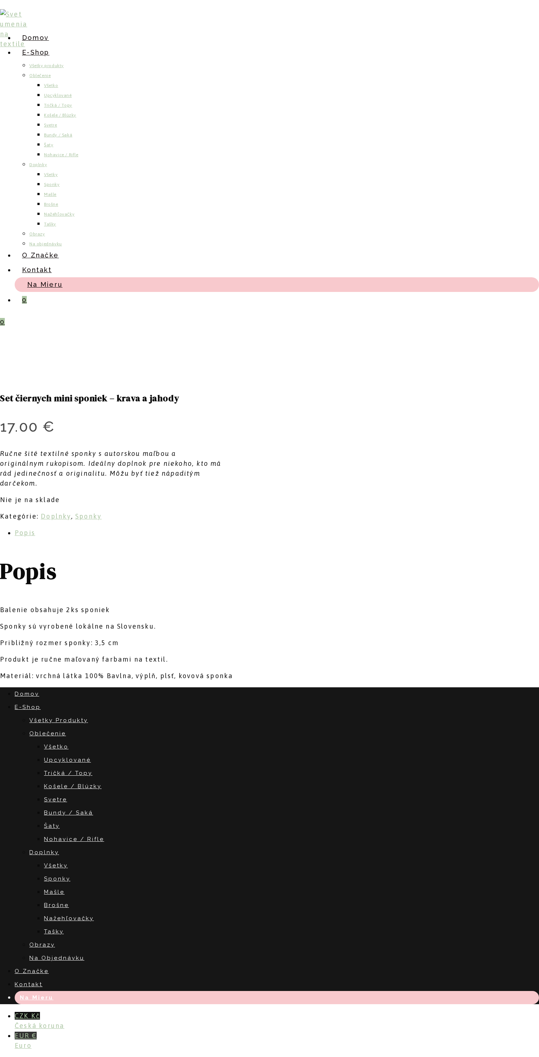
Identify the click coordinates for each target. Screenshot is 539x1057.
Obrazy (42, 944)
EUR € (26, 1040)
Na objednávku (56, 958)
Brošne (56, 905)
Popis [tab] (25, 533)
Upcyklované (67, 760)
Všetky (56, 865)
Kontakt (29, 984)
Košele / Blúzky (73, 786)
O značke (32, 971)
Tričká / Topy (68, 773)
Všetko (56, 746)
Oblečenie (47, 733)
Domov (27, 694)
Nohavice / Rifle (74, 839)
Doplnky (56, 516)
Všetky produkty (58, 720)
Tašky (54, 931)
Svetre (55, 799)
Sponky (88, 516)
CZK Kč (39, 1020)
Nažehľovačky (69, 918)
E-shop (28, 707)
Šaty (52, 826)
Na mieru (37, 997)
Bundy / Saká (68, 812)
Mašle (54, 892)
